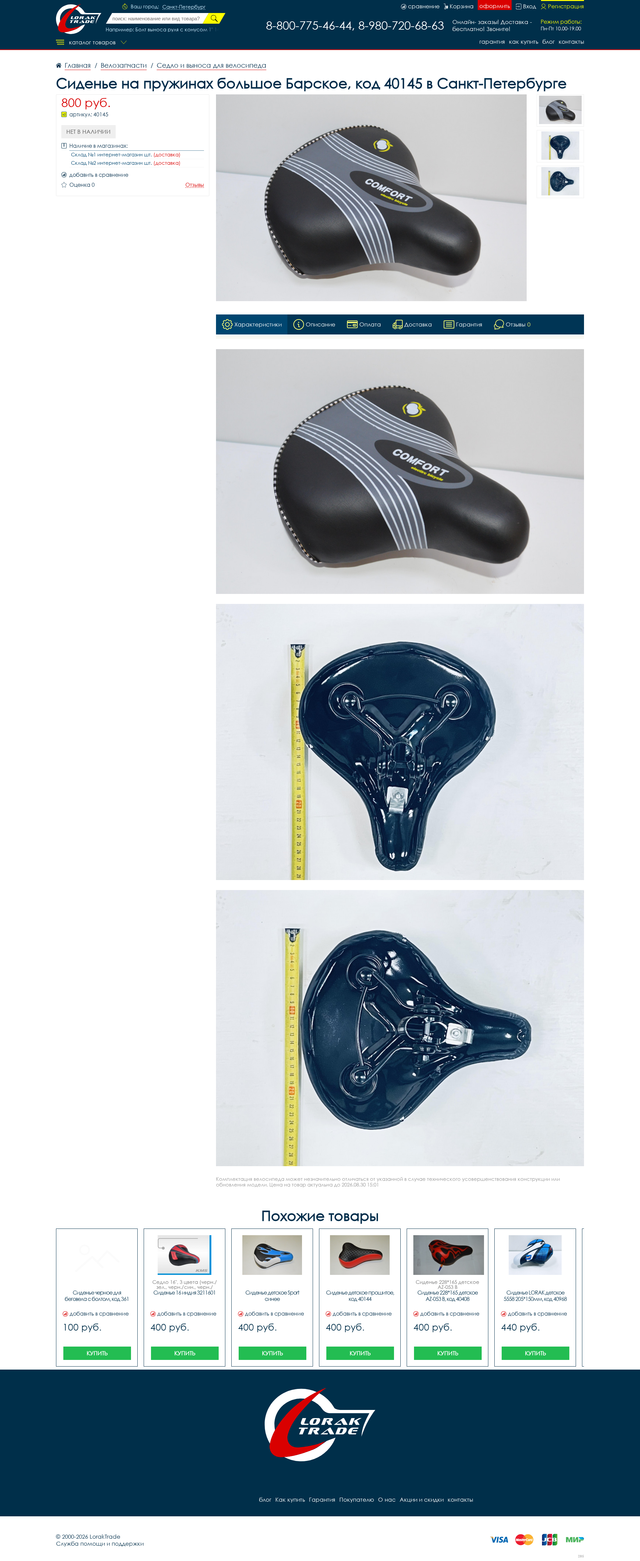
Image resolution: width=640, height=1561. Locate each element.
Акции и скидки (422, 1499)
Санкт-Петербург (183, 7)
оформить (494, 5)
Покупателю (356, 1499)
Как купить (523, 41)
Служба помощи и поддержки (100, 1543)
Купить (97, 1353)
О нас (387, 1499)
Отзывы (194, 185)
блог (548, 41)
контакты (571, 41)
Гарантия (492, 41)
